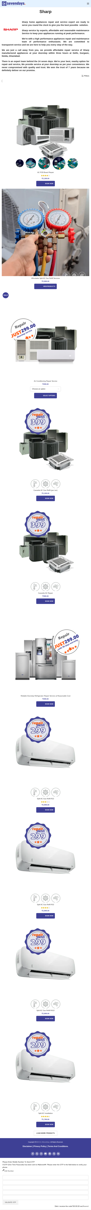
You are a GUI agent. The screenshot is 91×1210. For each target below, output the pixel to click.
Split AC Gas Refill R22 (45, 799)
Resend (86, 1206)
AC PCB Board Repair (45, 172)
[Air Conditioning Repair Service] (45, 335)
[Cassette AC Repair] (45, 547)
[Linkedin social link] (58, 1154)
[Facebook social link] (32, 1154)
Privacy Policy (40, 1146)
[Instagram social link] (41, 1154)
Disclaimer (27, 1146)
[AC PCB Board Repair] (45, 126)
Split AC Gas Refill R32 (45, 904)
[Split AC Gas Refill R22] (45, 753)
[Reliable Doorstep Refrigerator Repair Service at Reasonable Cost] (45, 650)
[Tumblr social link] (54, 1154)
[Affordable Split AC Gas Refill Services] (45, 232)
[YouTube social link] (45, 1154)
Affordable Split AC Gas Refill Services (45, 278)
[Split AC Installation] (45, 1067)
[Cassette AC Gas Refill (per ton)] (45, 444)
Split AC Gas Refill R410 (45, 1010)
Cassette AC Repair (45, 593)
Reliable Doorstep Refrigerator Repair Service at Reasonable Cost (45, 696)
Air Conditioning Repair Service (45, 381)
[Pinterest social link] (50, 1154)
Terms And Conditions (58, 1146)
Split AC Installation (45, 1113)
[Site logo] (13, 3)
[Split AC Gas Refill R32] (45, 858)
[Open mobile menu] (88, 3)
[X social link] (37, 1154)
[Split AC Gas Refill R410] (45, 964)
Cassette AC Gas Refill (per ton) (45, 490)
